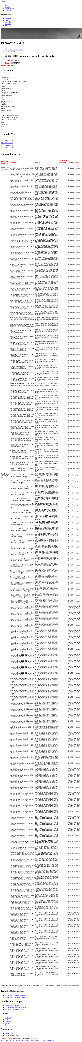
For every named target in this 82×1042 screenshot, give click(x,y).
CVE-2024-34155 (7, 145)
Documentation (9, 9)
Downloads (8, 10)
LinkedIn (8, 22)
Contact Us (17, 1040)
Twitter (7, 20)
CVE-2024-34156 (7, 143)
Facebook (8, 18)
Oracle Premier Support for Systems (16, 1007)
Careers (10, 1040)
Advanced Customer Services (14, 1009)
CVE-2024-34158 (7, 140)
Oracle (3, 2)
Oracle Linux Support (12, 1005)
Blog (6, 25)
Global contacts (10, 1033)
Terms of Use (36, 1040)
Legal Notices (26, 1040)
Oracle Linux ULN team (16, 987)
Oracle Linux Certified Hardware (15, 995)
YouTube (8, 24)
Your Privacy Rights (48, 1040)
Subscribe (4, 1040)
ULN (6, 5)
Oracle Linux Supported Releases (15, 997)
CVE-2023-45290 (7, 147)
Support (7, 7)
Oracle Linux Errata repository (14, 50)
